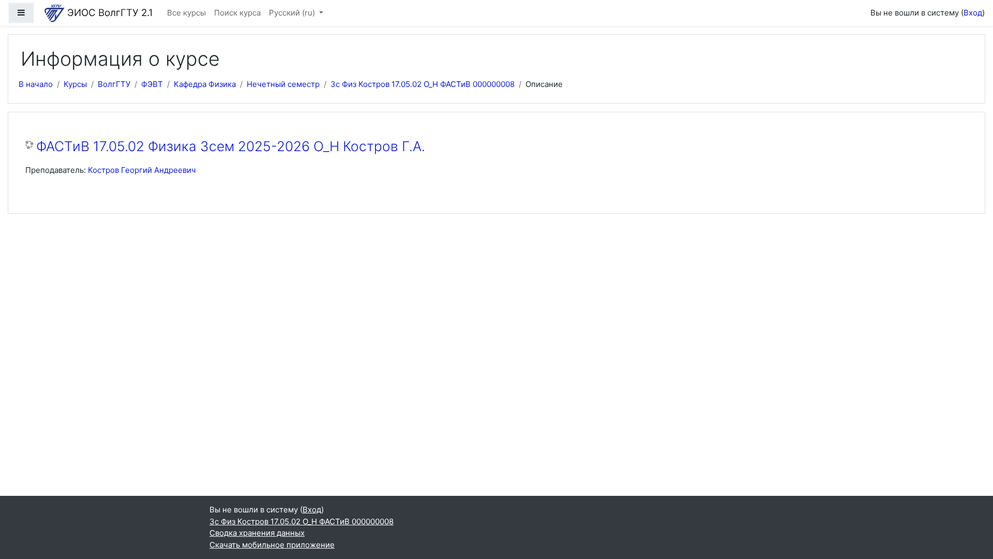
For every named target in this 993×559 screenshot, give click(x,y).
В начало (36, 84)
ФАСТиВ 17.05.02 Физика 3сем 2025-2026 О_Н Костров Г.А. (230, 146)
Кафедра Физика (205, 84)
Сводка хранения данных (257, 533)
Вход (973, 13)
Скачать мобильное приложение (272, 545)
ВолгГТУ (114, 84)
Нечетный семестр (283, 84)
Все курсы (186, 13)
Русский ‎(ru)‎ (293, 13)
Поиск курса (237, 13)
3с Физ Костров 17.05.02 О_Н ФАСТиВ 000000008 (422, 84)
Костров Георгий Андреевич (142, 170)
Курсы (75, 84)
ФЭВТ (152, 84)
